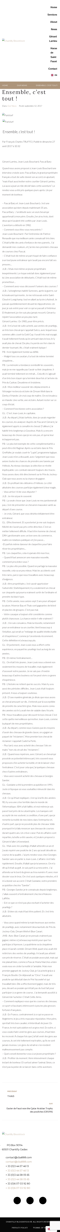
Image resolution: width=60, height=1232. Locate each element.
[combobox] (54, 75)
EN (56, 75)
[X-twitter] (43, 1200)
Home (5, 85)
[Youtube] (30, 1200)
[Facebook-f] (17, 1200)
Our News (22, 85)
